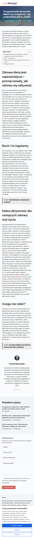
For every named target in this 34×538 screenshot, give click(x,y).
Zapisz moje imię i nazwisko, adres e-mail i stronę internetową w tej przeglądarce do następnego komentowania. (16, 480)
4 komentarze (17, 428)
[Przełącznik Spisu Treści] (28, 52)
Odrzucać (17, 534)
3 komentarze (16, 420)
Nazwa (5, 447)
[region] (17, 522)
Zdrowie (29, 20)
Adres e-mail (7, 452)
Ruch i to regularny (9, 58)
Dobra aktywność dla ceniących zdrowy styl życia (16, 61)
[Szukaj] (31, 2)
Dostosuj (17, 530)
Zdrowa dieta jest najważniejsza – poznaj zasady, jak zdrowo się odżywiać (15, 55)
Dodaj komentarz (8, 463)
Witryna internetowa (9, 457)
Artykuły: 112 (17, 389)
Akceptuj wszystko (17, 525)
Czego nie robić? (9, 64)
